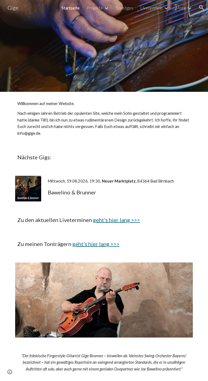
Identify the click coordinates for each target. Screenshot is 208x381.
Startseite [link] (70, 7)
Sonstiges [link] (124, 7)
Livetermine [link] (151, 7)
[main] (104, 118)
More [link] (181, 7)
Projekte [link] (95, 7)
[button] (201, 7)
